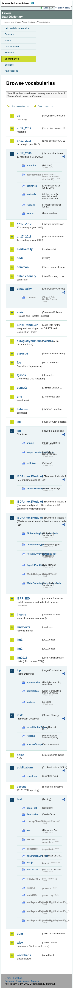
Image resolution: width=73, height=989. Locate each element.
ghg (19, 396)
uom (20, 933)
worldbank (24, 955)
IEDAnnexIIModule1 (29, 476)
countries (32, 186)
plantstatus (33, 691)
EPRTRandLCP (27, 324)
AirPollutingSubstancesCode (34, 533)
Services (9, 64)
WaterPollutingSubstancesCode (34, 583)
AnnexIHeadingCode (34, 488)
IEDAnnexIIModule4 (29, 517)
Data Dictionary (30, 22)
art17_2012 (24, 224)
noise (20, 754)
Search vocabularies (20, 106)
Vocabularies (12, 58)
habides (22, 409)
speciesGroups (34, 744)
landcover (23, 627)
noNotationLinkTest (34, 856)
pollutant (31, 463)
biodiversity (25, 249)
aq (18, 115)
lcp (19, 670)
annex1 (30, 443)
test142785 (32, 869)
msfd (20, 715)
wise (20, 942)
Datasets (9, 34)
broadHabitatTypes (34, 727)
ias (19, 421)
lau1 (20, 639)
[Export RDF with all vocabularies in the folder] (63, 157)
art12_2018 (24, 140)
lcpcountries (33, 682)
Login (46, 8)
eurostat (22, 353)
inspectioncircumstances (34, 452)
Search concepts (45, 106)
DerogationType (34, 544)
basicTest (32, 808)
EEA (19, 3)
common (23, 267)
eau (28, 830)
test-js (30, 862)
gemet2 (22, 387)
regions (31, 736)
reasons (31, 205)
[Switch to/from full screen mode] (52, 8)
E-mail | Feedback (14, 978)
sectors (31, 702)
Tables (8, 40)
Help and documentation (17, 28)
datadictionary (26, 276)
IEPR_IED (23, 598)
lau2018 (22, 657)
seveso (22, 786)
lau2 (20, 648)
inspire (21, 614)
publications (25, 767)
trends (30, 213)
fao (19, 362)
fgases (21, 375)
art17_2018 (24, 236)
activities (31, 165)
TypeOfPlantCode (34, 565)
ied (19, 430)
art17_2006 (24, 153)
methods (31, 194)
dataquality (24, 288)
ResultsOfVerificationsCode (34, 553)
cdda (20, 258)
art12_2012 (24, 128)
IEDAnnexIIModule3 (29, 501)
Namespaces (11, 70)
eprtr (20, 312)
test (19, 799)
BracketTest (33, 814)
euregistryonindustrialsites (29, 341)
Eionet (18, 22)
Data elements (12, 46)
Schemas (9, 52)
